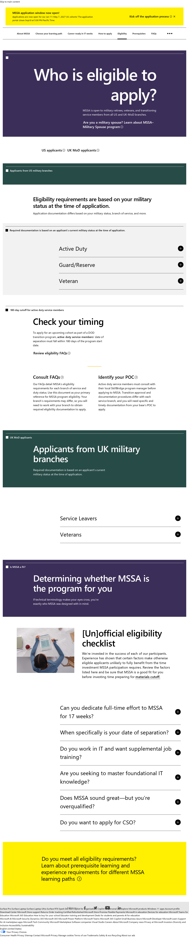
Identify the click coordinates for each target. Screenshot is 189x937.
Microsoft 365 (51, 918)
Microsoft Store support (28, 912)
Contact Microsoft (41, 935)
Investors (168, 922)
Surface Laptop (19, 908)
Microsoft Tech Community (36, 922)
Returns (44, 912)
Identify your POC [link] (116, 377)
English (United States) (11, 928)
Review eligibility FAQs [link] (50, 353)
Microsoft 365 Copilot (110, 918)
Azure (139, 918)
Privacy (54, 935)
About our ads (128, 935)
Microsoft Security (21, 918)
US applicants (52, 150)
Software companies (81, 922)
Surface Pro (5, 908)
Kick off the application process (150, 16)
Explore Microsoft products (134, 908)
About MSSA (23, 33)
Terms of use (80, 935)
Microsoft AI (6, 918)
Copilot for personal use (109, 908)
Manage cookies (66, 935)
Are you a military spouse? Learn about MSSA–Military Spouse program (118, 124)
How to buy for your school (47, 915)
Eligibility (122, 33)
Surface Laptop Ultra (36, 908)
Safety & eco (105, 935)
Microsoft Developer (152, 918)
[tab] (121, 249)
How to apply (105, 33)
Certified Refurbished (73, 912)
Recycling (116, 935)
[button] (169, 33)
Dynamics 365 (37, 918)
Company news (136, 922)
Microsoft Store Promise (95, 912)
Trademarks (93, 935)
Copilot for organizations (85, 908)
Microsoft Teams (91, 918)
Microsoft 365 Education (21, 915)
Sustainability (27, 925)
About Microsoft (120, 922)
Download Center (8, 912)
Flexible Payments (116, 912)
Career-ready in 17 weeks (80, 33)
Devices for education (158, 912)
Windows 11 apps (156, 908)
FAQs (153, 33)
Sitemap (29, 935)
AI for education (132, 915)
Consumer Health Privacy (12, 935)
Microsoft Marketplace (60, 922)
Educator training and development (77, 915)
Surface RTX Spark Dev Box (60, 908)
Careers (108, 922)
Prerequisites (139, 33)
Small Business (128, 918)
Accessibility (15, 925)
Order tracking (56, 912)
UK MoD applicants (81, 150)
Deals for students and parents (109, 915)
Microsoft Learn (170, 918)
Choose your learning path (49, 33)
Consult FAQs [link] (46, 377)
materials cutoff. (147, 676)
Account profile (172, 908)
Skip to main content (10, 1)
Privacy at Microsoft (153, 922)
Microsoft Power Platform (70, 918)
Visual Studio (98, 922)
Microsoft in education (136, 912)
